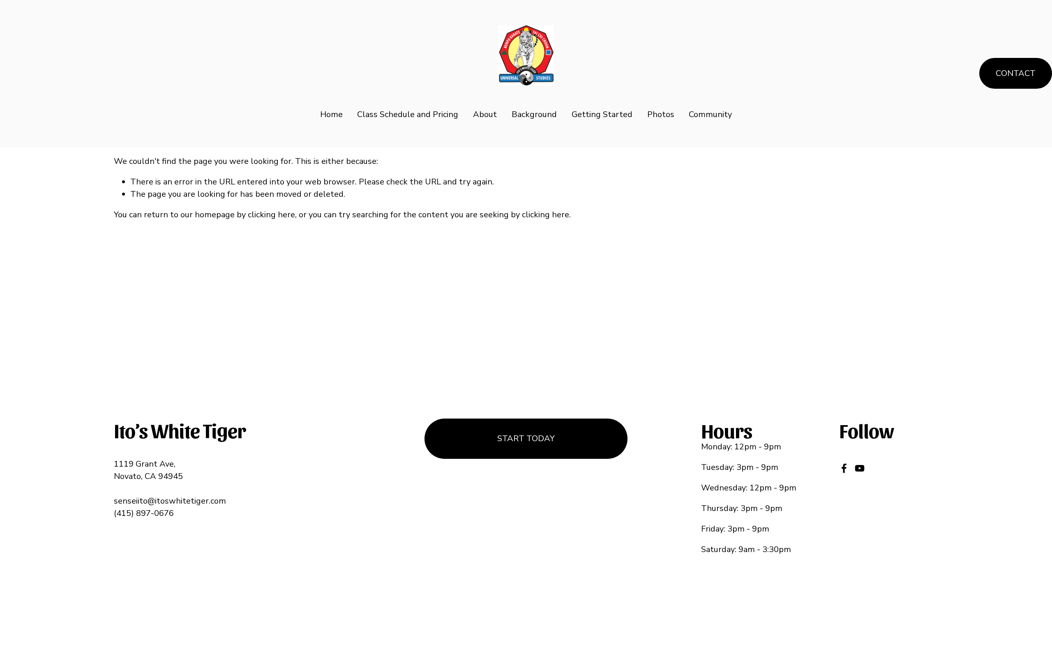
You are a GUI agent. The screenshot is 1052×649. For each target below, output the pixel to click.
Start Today (526, 438)
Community (710, 114)
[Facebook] (844, 468)
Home (331, 114)
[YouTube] (860, 468)
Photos (660, 114)
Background (534, 114)
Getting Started (602, 114)
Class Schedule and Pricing (407, 114)
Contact (1016, 73)
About (485, 114)
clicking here (271, 214)
